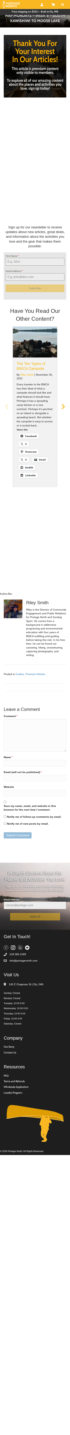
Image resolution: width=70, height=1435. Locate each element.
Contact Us (10, 1080)
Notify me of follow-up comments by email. (34, 844)
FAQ (6, 1103)
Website (9, 815)
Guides (19, 702)
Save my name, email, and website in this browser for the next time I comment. (30, 836)
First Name (12, 284)
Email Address (14, 299)
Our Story (9, 1075)
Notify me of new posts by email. (28, 851)
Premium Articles (35, 702)
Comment (11, 744)
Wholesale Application (16, 1115)
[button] (7, 435)
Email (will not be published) (23, 800)
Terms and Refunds (14, 1109)
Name (8, 785)
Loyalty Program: (13, 1120)
